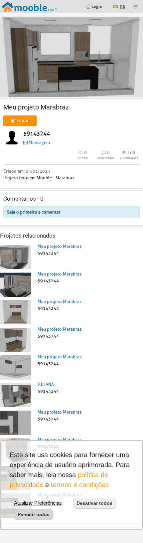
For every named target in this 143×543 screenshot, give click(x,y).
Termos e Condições (80, 484)
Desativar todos (94, 503)
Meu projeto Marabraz (59, 246)
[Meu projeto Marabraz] (15, 257)
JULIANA (46, 384)
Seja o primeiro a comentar (34, 212)
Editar (22, 120)
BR (122, 6)
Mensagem (39, 142)
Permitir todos (34, 514)
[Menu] (135, 6)
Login (96, 5)
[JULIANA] (15, 395)
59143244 (36, 133)
